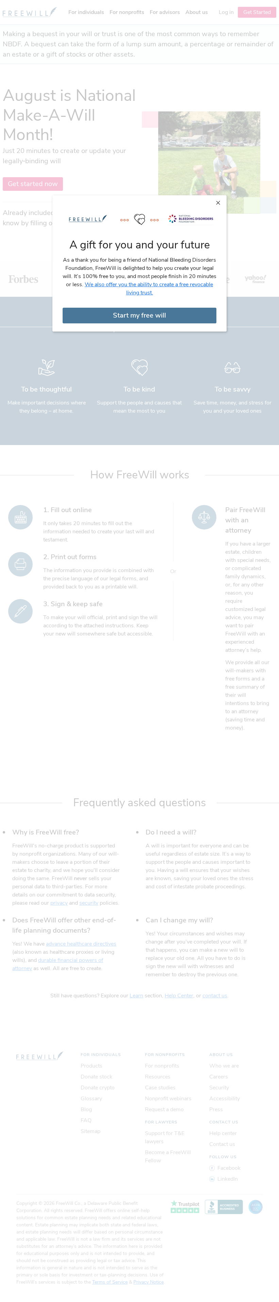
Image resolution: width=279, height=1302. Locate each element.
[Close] (218, 202)
